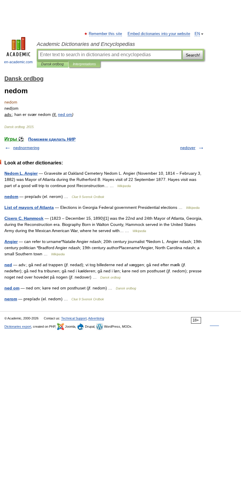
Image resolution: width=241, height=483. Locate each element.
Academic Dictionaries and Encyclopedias (86, 44)
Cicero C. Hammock (23, 218)
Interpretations (84, 64)
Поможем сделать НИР (52, 139)
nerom (10, 299)
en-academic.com (18, 62)
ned (8, 264)
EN (197, 34)
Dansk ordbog (52, 64)
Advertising (96, 318)
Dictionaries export (17, 326)
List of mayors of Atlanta (29, 207)
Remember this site (105, 34)
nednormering (26, 147)
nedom (11, 196)
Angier (11, 241)
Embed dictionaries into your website (159, 34)
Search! (193, 55)
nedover (187, 147)
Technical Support (74, 318)
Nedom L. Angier (21, 173)
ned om (11, 288)
